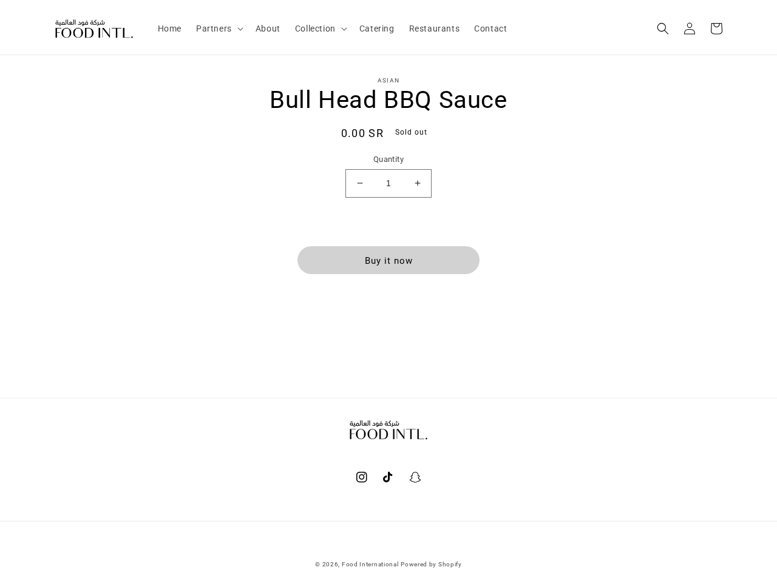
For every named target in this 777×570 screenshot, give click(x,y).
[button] (218, 28)
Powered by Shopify (431, 564)
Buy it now (389, 260)
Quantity (388, 159)
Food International (370, 564)
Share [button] (395, 305)
